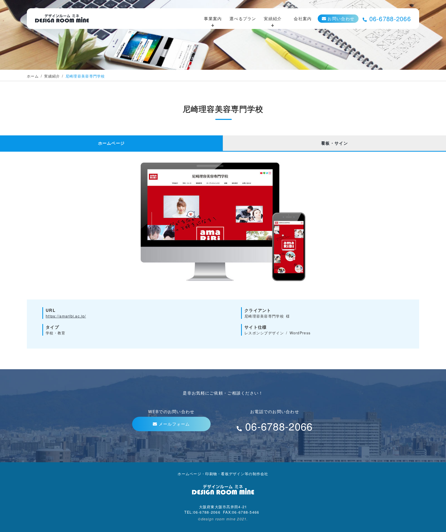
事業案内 (213, 18)
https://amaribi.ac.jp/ (66, 316)
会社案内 (303, 18)
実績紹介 (273, 18)
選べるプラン (242, 18)
